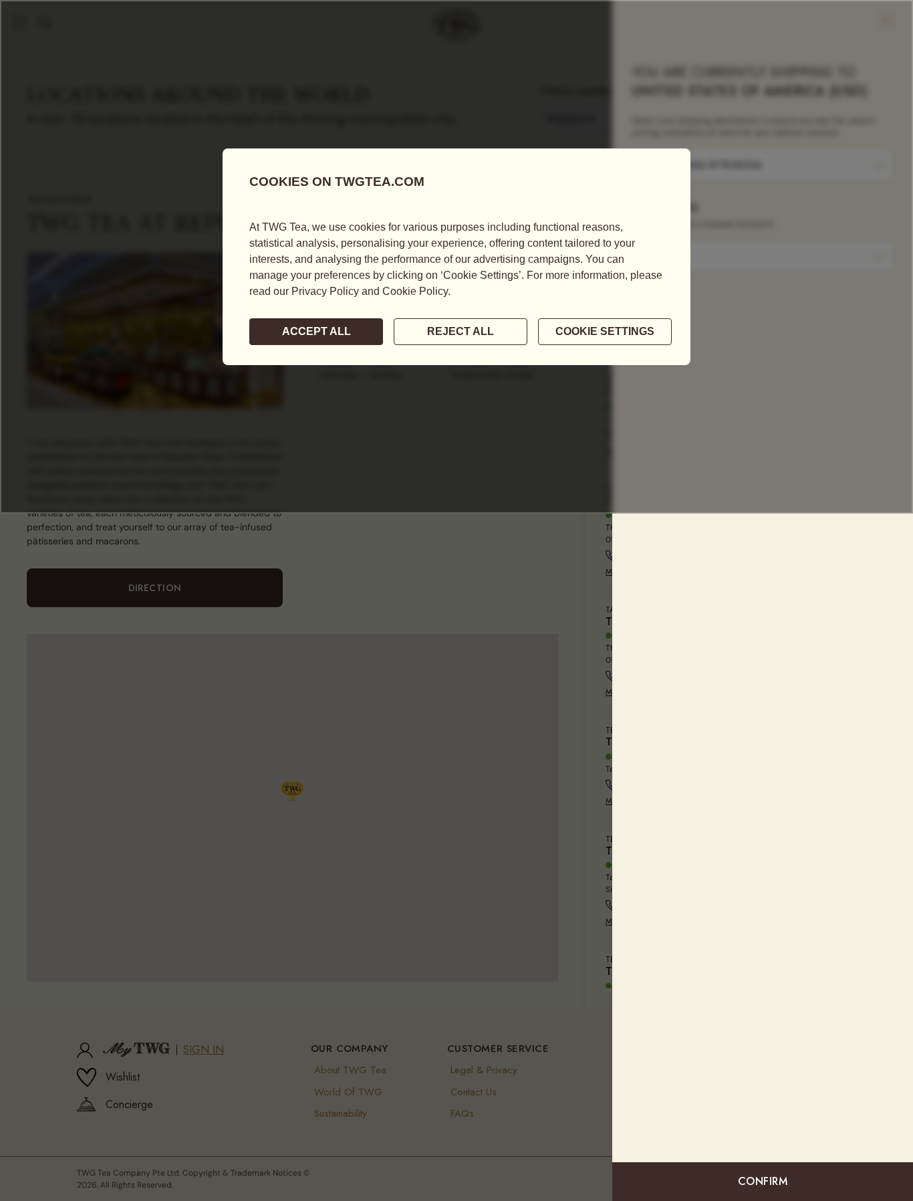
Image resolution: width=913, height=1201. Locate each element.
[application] (456, 257)
